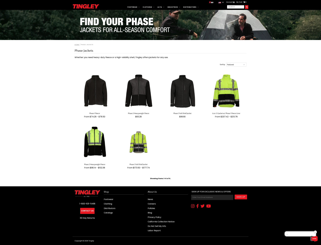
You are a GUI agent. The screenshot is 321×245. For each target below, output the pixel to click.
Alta (159, 7)
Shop (106, 192)
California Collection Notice (161, 221)
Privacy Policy (154, 217)
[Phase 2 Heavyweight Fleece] (138, 91)
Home (77, 45)
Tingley (91, 241)
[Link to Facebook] (197, 206)
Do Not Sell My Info (157, 226)
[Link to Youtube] (208, 206)
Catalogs (108, 212)
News (150, 199)
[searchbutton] (246, 7)
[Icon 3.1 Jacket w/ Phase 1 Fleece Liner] (226, 91)
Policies (151, 208)
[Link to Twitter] (202, 206)
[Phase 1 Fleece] (95, 91)
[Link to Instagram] (192, 206)
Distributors (189, 7)
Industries (172, 7)
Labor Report (154, 230)
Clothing (147, 7)
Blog (150, 212)
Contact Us (87, 211)
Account (229, 2)
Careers (152, 203)
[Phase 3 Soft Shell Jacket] (182, 91)
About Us (152, 192)
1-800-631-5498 (87, 203)
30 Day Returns (87, 218)
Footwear (132, 7)
